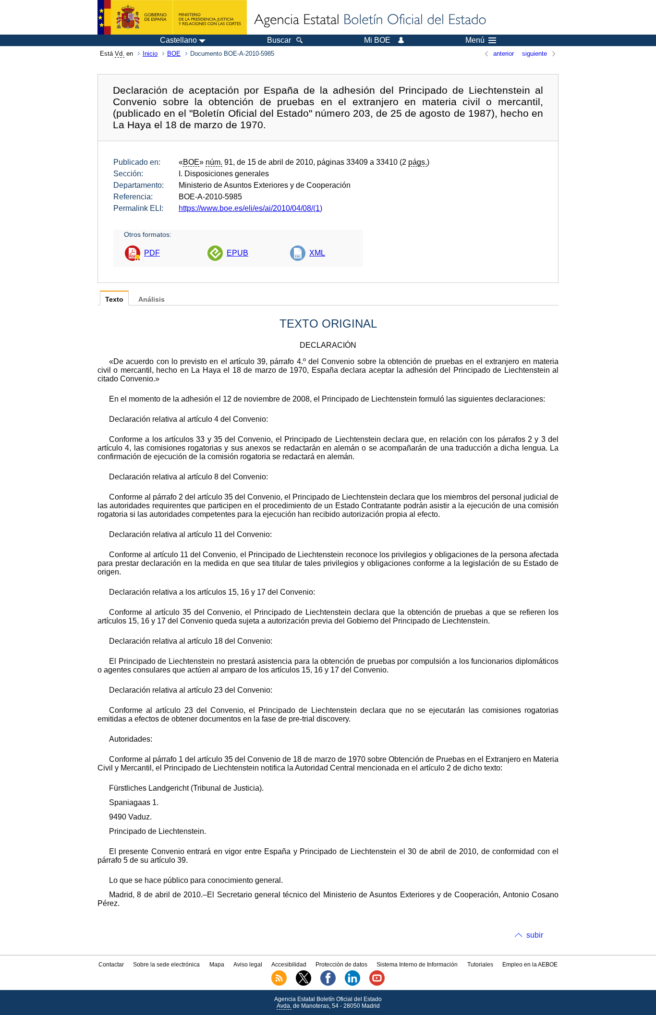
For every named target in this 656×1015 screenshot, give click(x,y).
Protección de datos (341, 964)
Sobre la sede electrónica (166, 964)
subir (534, 935)
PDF (152, 253)
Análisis (151, 299)
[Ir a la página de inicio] (369, 20)
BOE (174, 53)
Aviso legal (247, 964)
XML (317, 253)
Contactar (111, 964)
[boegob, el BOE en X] (303, 983)
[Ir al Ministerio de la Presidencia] (172, 17)
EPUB (237, 253)
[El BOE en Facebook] (328, 983)
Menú (475, 40)
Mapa (216, 964)
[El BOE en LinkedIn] (352, 983)
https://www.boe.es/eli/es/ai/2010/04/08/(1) (250, 208)
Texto (114, 299)
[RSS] (279, 983)
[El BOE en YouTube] (377, 983)
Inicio (150, 53)
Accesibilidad (288, 964)
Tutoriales (480, 964)
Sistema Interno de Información (417, 964)
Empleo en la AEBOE (530, 964)
